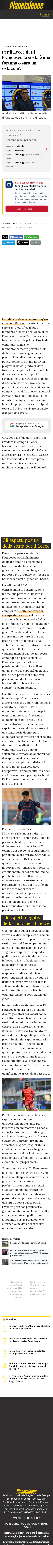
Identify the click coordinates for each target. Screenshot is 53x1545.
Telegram (10, 242)
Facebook (19, 150)
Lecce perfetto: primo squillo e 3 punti (28, 1243)
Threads (24, 242)
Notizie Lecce (19, 46)
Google (20, 146)
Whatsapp (20, 154)
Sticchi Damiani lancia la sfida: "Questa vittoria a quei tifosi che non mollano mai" (29, 1261)
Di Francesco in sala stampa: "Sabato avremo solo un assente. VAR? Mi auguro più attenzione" (29, 1253)
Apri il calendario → (26, 209)
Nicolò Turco (10, 223)
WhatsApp (32, 237)
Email (37, 242)
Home (6, 46)
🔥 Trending (9, 1319)
